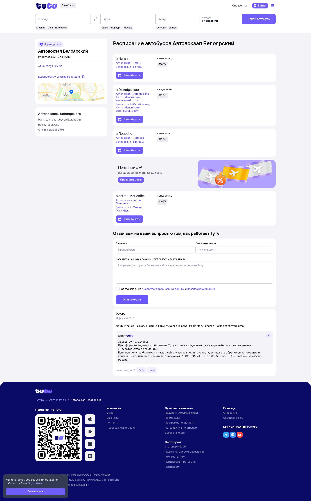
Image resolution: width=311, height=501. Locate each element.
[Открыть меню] (273, 5)
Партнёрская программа (180, 461)
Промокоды (172, 417)
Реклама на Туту (175, 456)
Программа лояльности (179, 422)
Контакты (112, 422)
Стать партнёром (175, 446)
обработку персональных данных (163, 289)
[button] (90, 419)
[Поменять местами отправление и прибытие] (96, 19)
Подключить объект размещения (185, 451)
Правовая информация (121, 427)
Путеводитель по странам (181, 427)
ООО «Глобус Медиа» (97, 474)
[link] (131, 180)
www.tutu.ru (96, 479)
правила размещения (201, 289)
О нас (110, 412)
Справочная (240, 5)
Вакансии (113, 417)
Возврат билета (175, 432)
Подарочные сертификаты (181, 412)
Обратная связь (233, 417)
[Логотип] (46, 5)
